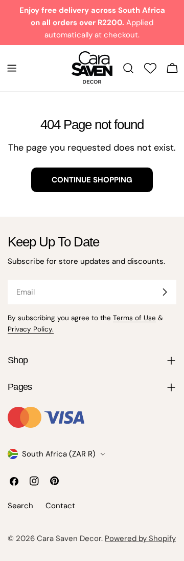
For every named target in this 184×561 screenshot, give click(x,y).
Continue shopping (92, 180)
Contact (60, 506)
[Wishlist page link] (150, 68)
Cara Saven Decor (69, 538)
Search (20, 506)
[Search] (128, 68)
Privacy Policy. (31, 329)
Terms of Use (134, 318)
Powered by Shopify (140, 538)
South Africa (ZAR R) (59, 454)
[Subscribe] (164, 292)
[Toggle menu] (12, 68)
